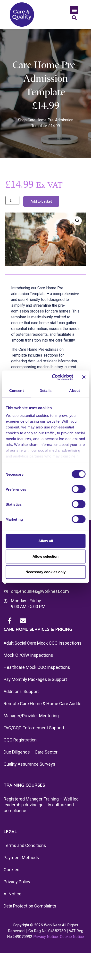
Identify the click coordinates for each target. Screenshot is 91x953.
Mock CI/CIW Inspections (28, 655)
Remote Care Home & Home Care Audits (43, 703)
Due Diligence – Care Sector (31, 752)
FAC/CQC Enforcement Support (34, 727)
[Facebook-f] (10, 620)
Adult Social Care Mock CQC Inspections (43, 643)
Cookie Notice (72, 936)
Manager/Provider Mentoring (31, 715)
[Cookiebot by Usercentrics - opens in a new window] (54, 377)
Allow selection (45, 556)
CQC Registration (20, 739)
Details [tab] (45, 391)
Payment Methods (21, 857)
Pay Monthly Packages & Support (35, 679)
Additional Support (21, 691)
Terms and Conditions (25, 845)
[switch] (78, 489)
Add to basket (41, 201)
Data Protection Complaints (30, 905)
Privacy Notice (45, 936)
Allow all (45, 541)
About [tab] (74, 391)
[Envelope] (23, 620)
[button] (74, 10)
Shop (22, 120)
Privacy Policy (17, 881)
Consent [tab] (16, 391)
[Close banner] (83, 377)
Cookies (11, 869)
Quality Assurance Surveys (29, 764)
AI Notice (12, 893)
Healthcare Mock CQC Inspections (37, 667)
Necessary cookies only (45, 572)
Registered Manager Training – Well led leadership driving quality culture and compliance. (41, 804)
